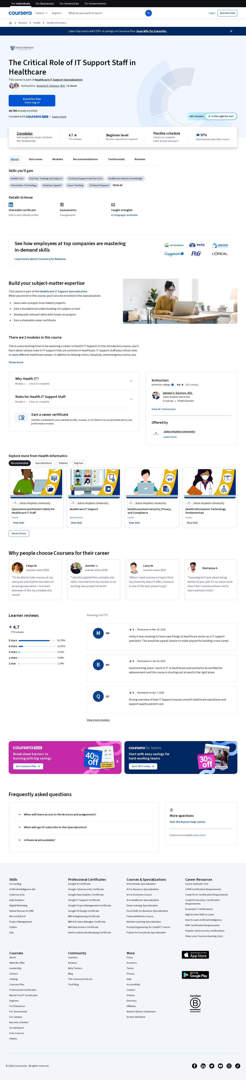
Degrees (14, 1001)
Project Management (20, 922)
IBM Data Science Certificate (83, 927)
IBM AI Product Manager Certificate (87, 922)
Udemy (13, 1039)
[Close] (231, 31)
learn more (200, 835)
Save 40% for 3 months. (151, 31)
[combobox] (101, 13)
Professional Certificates (22, 990)
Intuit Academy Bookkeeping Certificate (89, 932)
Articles (131, 995)
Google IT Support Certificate (84, 900)
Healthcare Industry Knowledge (125, 178)
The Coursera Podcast (80, 979)
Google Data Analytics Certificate (86, 895)
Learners (73, 957)
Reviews (140, 159)
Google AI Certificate (79, 884)
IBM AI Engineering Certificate (84, 916)
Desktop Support (52, 185)
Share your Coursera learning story (204, 936)
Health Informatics (56, 23)
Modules (57, 159)
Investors (132, 963)
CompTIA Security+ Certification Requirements (202, 902)
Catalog (13, 979)
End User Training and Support (46, 178)
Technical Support (99, 185)
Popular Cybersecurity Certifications (205, 931)
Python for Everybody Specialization (146, 932)
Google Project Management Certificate (89, 905)
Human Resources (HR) (21, 911)
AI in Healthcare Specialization (143, 900)
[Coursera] (20, 13)
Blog (70, 974)
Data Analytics (16, 900)
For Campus (15, 1017)
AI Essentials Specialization (141, 884)
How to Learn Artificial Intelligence (203, 920)
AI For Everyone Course (139, 895)
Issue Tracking (75, 185)
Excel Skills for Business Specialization (147, 911)
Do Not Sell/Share (136, 1017)
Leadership (15, 968)
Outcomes (35, 159)
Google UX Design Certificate (83, 911)
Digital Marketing (18, 905)
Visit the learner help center (187, 822)
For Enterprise (17, 1006)
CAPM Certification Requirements (203, 889)
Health (36, 23)
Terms (130, 968)
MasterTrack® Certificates (23, 995)
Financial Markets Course (140, 916)
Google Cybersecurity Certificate (86, 889)
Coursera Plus (16, 984)
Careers (13, 974)
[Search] (148, 13)
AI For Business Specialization (143, 889)
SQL (11, 932)
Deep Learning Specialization (142, 905)
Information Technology (24, 185)
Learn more (59, 117)
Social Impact (16, 1028)
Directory (132, 1001)
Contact (131, 990)
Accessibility (133, 984)
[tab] (20, 463)
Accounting (15, 884)
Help (129, 979)
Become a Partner (19, 1022)
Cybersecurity (17, 895)
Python (13, 927)
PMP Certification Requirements (202, 925)
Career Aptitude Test (196, 884)
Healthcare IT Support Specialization (63, 291)
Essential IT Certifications (199, 909)
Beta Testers (75, 968)
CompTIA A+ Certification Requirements (206, 895)
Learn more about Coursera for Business (40, 259)
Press (130, 957)
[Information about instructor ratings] (172, 384)
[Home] (10, 23)
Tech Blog (73, 984)
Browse (23, 23)
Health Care (17, 178)
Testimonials (116, 159)
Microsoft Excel (17, 916)
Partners (72, 963)
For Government (18, 1011)
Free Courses (16, 1033)
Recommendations (85, 159)
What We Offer (17, 963)
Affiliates (131, 1006)
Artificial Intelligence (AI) (22, 889)
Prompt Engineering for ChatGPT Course (148, 927)
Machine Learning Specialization (144, 922)
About (15, 159)
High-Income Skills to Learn (199, 914)
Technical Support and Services (85, 178)
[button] (56, 13)
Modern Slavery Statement (141, 1011)
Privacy (131, 974)
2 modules (25, 133)
